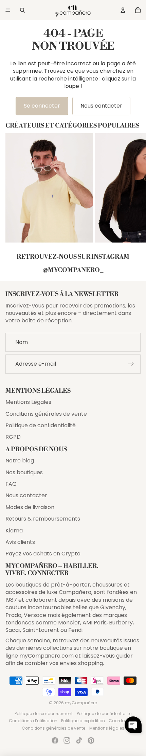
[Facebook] (55, 740)
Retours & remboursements (42, 519)
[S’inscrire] (131, 364)
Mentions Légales (28, 402)
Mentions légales (106, 728)
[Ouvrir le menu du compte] (122, 10)
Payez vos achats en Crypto (42, 553)
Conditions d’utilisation (33, 721)
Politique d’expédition (83, 721)
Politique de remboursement (44, 713)
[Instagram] (67, 740)
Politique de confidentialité (40, 425)
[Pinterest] (91, 740)
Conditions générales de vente (46, 414)
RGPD (13, 437)
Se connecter (42, 106)
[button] (133, 724)
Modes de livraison (29, 507)
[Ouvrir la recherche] (22, 10)
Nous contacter (101, 106)
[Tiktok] (79, 740)
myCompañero (81, 703)
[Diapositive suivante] (134, 188)
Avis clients (20, 542)
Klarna (14, 530)
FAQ (11, 484)
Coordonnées (123, 721)
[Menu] (8, 10)
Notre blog (19, 460)
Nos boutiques (24, 472)
